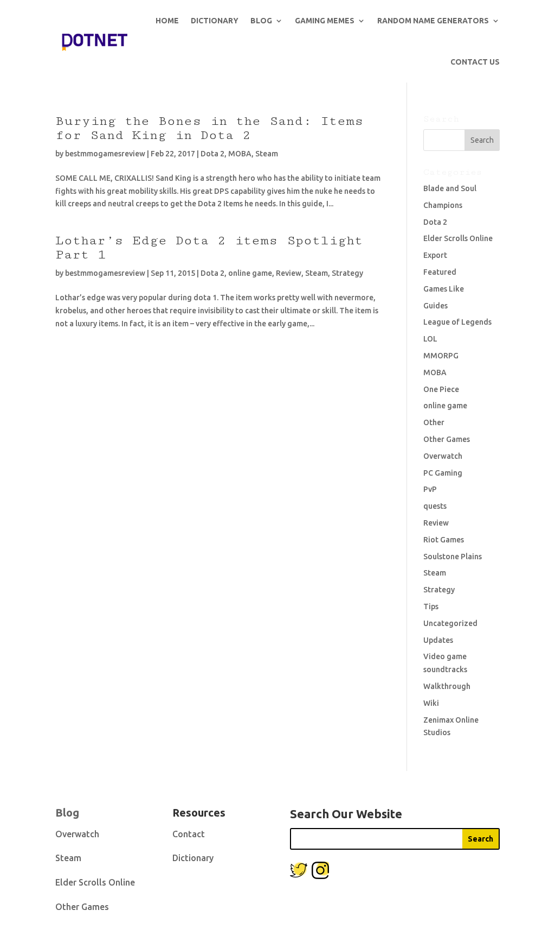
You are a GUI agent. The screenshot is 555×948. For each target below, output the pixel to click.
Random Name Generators (433, 20)
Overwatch (442, 456)
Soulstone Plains (452, 556)
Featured (439, 272)
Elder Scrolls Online (458, 238)
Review (288, 273)
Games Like (443, 289)
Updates (438, 640)
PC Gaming (442, 473)
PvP (430, 489)
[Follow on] (298, 870)
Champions (442, 205)
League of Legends (457, 322)
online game (250, 273)
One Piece (441, 389)
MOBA (239, 153)
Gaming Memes (324, 20)
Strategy (347, 273)
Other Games (446, 439)
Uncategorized (450, 623)
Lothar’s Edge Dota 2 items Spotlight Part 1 (209, 247)
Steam (266, 153)
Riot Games (443, 539)
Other (433, 422)
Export (435, 255)
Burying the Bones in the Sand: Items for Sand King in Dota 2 (209, 128)
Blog (261, 20)
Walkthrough (446, 686)
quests (435, 506)
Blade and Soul (449, 188)
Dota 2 (212, 153)
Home (167, 20)
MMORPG (441, 355)
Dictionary (214, 20)
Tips (430, 606)
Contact (188, 834)
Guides (435, 305)
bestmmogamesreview (105, 153)
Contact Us (475, 62)
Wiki (431, 703)
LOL (430, 338)
